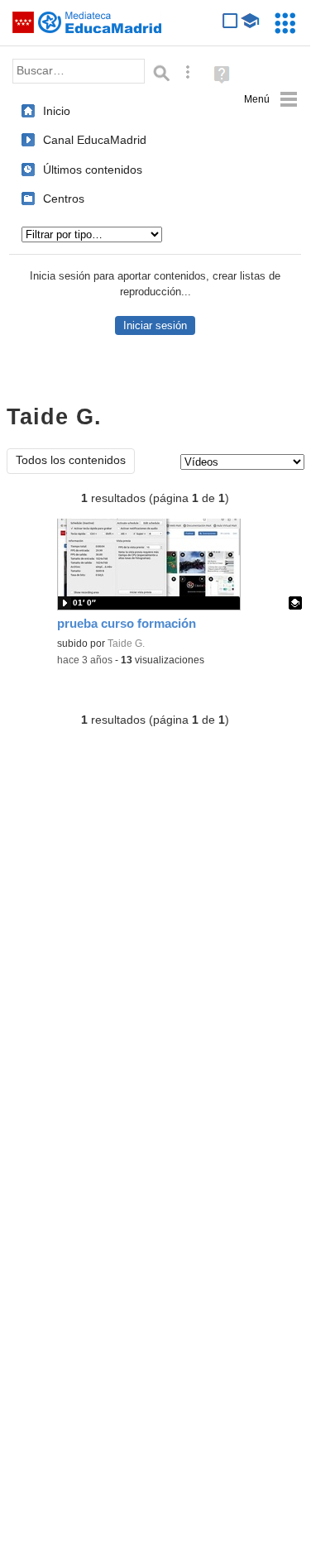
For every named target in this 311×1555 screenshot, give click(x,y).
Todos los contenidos (71, 460)
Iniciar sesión (155, 325)
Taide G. (126, 643)
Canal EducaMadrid (94, 139)
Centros (63, 198)
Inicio (56, 110)
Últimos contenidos (92, 169)
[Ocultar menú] (271, 99)
